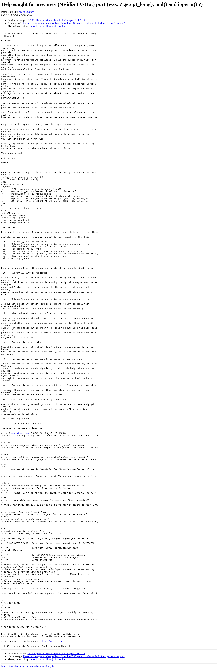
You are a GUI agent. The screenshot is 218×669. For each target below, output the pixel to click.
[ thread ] (42, 26)
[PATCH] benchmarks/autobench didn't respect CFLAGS (56, 20)
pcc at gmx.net (26, 12)
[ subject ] (52, 26)
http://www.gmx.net (52, 641)
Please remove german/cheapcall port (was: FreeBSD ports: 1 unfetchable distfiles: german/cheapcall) (74, 23)
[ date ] (33, 26)
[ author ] (62, 26)
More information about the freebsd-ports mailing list (27, 666)
